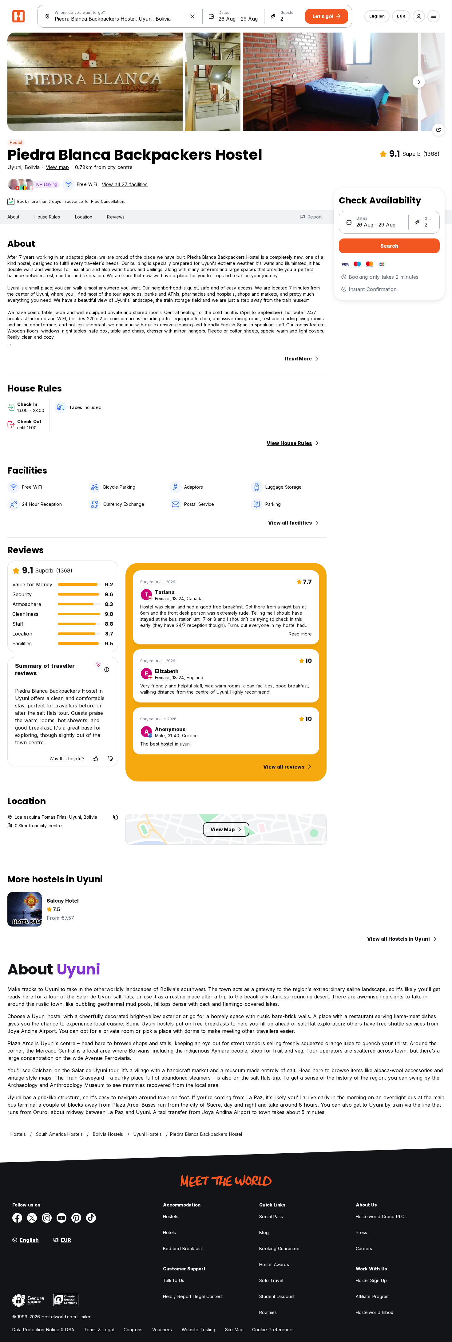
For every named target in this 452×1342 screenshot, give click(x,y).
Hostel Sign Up (371, 1280)
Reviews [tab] (116, 216)
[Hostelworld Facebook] (17, 1218)
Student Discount (277, 1296)
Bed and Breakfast (182, 1248)
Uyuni (14, 167)
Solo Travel (271, 1280)
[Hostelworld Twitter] (32, 1218)
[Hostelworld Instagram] (47, 1218)
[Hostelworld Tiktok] (91, 1218)
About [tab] (13, 216)
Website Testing (199, 1329)
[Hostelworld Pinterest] (76, 1218)
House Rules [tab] (47, 216)
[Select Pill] (419, 16)
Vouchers (162, 1329)
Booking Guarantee (279, 1248)
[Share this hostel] (438, 130)
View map (57, 167)
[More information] (106, 669)
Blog (263, 1232)
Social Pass (271, 1216)
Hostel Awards (274, 1264)
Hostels (170, 1216)
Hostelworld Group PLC (380, 1216)
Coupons (133, 1329)
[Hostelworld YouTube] (61, 1218)
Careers (364, 1248)
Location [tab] (84, 216)
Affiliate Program (373, 1296)
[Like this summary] (95, 759)
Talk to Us (173, 1280)
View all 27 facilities (125, 184)
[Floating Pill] (419, 82)
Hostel (16, 142)
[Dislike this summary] (110, 759)
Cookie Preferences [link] (273, 1329)
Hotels (169, 1232)
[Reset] (192, 16)
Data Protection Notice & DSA (43, 1329)
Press (361, 1232)
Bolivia (32, 167)
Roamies (268, 1312)
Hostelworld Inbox (375, 1312)
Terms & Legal (99, 1329)
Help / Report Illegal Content (193, 1296)
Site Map (234, 1329)
